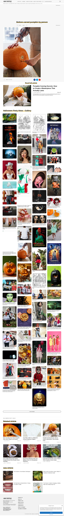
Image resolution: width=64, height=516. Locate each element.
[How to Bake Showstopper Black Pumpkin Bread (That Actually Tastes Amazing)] (12, 450)
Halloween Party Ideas (13, 3)
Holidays (6, 3)
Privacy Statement (21, 507)
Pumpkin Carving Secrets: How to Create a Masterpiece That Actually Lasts (29, 3)
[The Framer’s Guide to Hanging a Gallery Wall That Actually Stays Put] (38, 487)
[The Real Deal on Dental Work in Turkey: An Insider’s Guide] (8, 487)
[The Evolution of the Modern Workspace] (8, 476)
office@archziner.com (6, 510)
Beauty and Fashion (37, 1)
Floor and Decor (48, 1)
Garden (23, 1)
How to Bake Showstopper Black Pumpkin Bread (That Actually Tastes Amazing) (11, 460)
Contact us (20, 497)
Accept (51, 512)
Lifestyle (19, 1)
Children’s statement (22, 508)
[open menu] (60, 1)
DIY (43, 1)
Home (4, 3)
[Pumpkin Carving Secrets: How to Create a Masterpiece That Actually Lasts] (52, 430)
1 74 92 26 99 (6, 503)
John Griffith (37, 92)
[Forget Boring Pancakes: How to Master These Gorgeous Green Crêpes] (52, 450)
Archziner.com (7, 1)
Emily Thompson (47, 461)
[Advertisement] (32, 12)
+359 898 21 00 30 (7, 507)
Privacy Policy (51, 514)
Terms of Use (20, 500)
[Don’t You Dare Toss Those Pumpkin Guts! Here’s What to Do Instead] (12, 430)
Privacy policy (21, 502)
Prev (20, 25)
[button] (62, 505)
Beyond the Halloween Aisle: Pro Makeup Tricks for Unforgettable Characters (30, 460)
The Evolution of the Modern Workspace (22, 471)
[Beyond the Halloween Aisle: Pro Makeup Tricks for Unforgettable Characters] (32, 450)
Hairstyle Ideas (29, 1)
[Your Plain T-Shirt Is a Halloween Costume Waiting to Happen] (32, 430)
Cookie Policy (20, 505)
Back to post (8, 79)
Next (24, 25)
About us (20, 499)
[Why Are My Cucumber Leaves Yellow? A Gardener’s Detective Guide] (38, 476)
